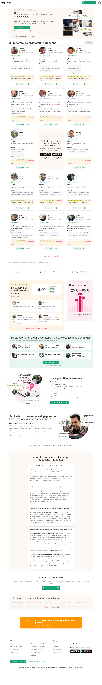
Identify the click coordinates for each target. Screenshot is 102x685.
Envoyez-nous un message (42, 625)
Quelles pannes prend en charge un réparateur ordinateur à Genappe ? (50, 529)
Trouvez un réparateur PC (22, 27)
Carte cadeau (14, 652)
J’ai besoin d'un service (18, 661)
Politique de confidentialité (66, 667)
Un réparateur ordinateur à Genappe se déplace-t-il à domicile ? (48, 487)
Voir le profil (21, 84)
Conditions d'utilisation (52, 667)
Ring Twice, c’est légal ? (37, 649)
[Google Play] (45, 154)
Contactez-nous (35, 652)
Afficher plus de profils (49, 256)
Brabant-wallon (40, 262)
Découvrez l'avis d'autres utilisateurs (36, 328)
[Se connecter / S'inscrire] (99, 2)
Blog (11, 644)
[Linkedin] (74, 644)
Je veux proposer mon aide (36, 661)
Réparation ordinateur (29, 262)
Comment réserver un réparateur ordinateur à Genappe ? (46, 550)
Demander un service (89, 3)
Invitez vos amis (14, 649)
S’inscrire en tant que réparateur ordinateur (68, 3)
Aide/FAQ (33, 655)
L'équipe (55, 646)
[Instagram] (76, 644)
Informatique (19, 262)
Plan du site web (79, 667)
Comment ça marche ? (37, 644)
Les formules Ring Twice (38, 646)
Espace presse (57, 652)
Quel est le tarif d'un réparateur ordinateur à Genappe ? (46, 466)
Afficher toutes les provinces (49, 607)
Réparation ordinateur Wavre (34, 602)
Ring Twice (12, 262)
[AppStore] (57, 154)
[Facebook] (71, 644)
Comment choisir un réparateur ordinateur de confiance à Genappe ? (50, 508)
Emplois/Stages (57, 649)
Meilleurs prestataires (16, 646)
